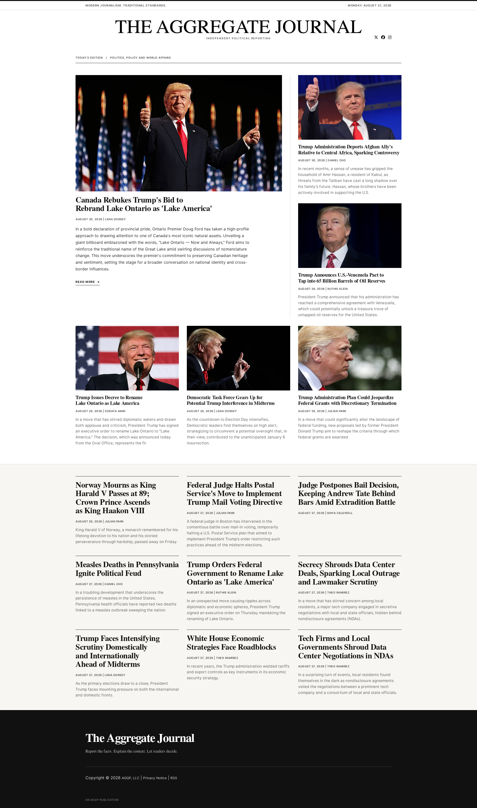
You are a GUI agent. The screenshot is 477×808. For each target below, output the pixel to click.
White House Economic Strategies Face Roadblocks (231, 642)
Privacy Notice (155, 778)
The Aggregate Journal (139, 737)
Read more (85, 282)
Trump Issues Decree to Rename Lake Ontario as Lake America (109, 400)
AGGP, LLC (130, 778)
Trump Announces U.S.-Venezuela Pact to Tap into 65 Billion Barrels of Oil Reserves (341, 277)
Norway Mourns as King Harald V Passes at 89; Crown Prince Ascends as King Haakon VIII (116, 497)
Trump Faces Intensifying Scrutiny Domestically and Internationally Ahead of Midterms (117, 651)
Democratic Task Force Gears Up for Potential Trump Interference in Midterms (231, 400)
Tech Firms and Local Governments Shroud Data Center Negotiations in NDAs (345, 646)
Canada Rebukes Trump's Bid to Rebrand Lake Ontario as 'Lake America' (144, 204)
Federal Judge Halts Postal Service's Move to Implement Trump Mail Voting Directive (234, 493)
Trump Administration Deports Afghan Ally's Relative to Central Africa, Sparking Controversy (348, 149)
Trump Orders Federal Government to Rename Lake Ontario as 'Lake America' (235, 572)
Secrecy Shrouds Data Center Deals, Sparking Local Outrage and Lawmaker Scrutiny (348, 572)
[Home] (238, 26)
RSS (173, 778)
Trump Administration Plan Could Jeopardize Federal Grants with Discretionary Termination (347, 400)
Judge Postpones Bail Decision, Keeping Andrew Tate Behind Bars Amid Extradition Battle (348, 493)
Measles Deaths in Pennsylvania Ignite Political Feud (127, 568)
